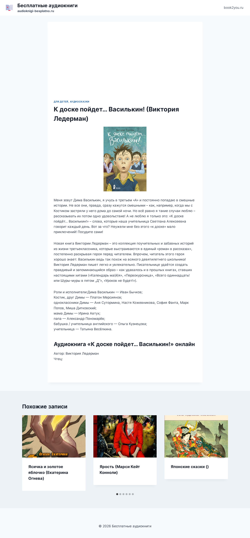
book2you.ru (233, 8)
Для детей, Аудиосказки (71, 101)
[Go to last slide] (29, 453)
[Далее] (220, 453)
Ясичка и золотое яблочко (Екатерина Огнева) (48, 472)
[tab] (117, 494)
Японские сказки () (190, 466)
